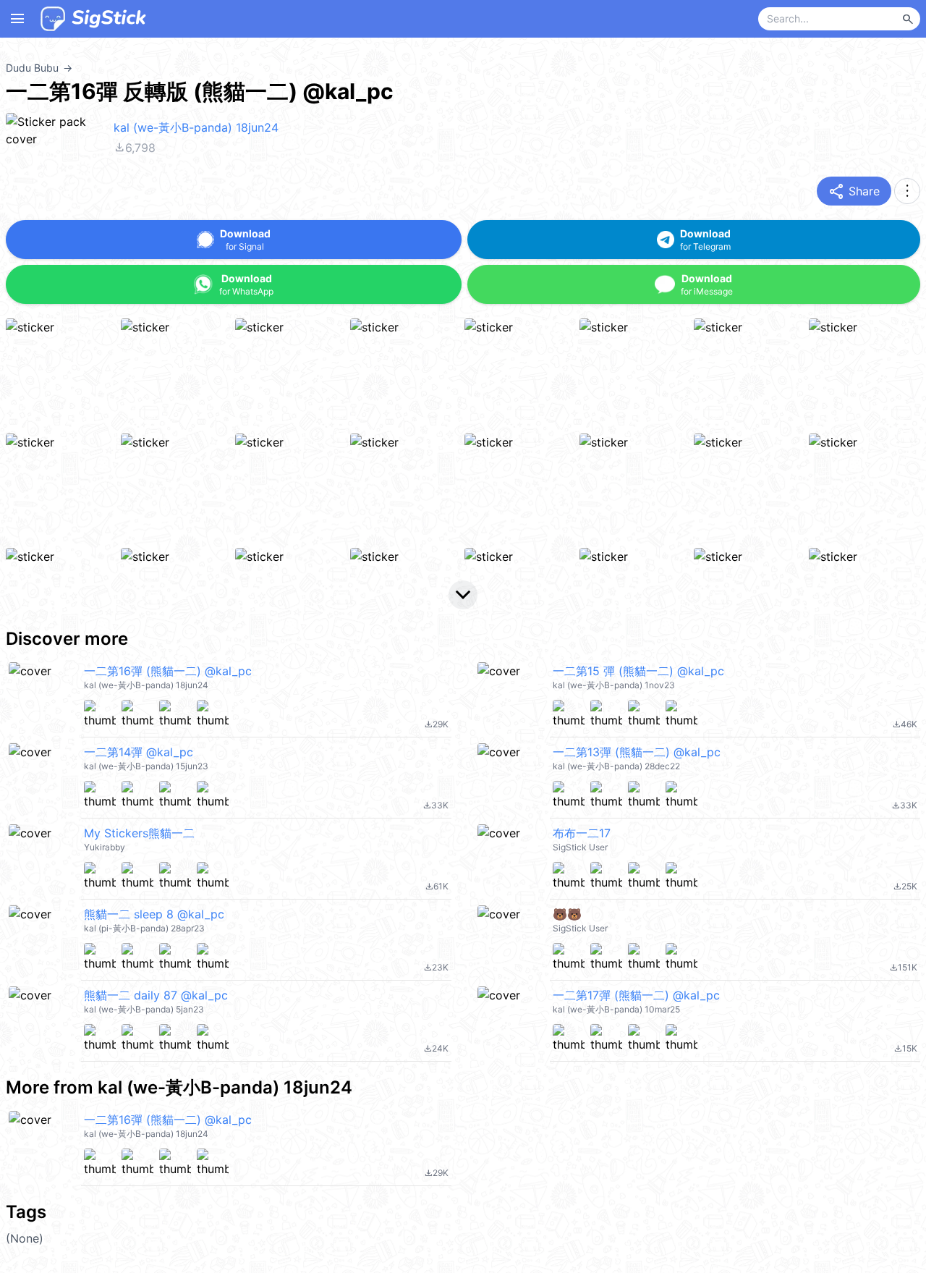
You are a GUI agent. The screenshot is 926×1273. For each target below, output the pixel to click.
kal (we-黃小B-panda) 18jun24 (196, 127)
